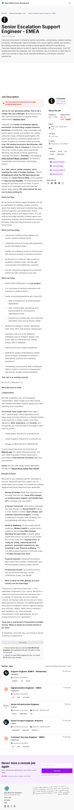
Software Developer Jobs (17, 13)
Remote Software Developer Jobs (58, 666)
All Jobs (4, 13)
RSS (5, 803)
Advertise (7, 800)
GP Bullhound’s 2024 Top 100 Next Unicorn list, (21, 175)
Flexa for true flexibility (13, 181)
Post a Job (7, 797)
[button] (69, 3)
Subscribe (57, 771)
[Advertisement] (37, 77)
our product (35, 283)
